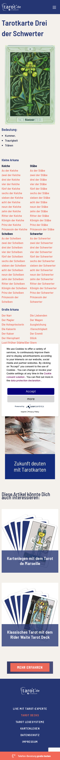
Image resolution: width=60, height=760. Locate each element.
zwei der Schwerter (41, 243)
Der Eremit (36, 333)
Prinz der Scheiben (13, 292)
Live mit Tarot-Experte (30, 708)
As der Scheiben (11, 238)
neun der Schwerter (42, 274)
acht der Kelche (11, 202)
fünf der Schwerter (41, 256)
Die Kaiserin (9, 329)
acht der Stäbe (38, 202)
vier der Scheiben (12, 252)
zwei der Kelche (11, 175)
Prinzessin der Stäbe (42, 229)
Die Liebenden (38, 315)
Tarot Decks (30, 715)
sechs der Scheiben (13, 261)
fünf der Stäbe (38, 188)
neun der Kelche (11, 206)
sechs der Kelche (12, 193)
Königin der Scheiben (14, 288)
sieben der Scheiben (14, 265)
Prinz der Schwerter (42, 292)
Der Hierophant (11, 338)
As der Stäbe (37, 170)
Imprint (23, 412)
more (30, 399)
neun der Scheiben (13, 274)
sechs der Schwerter (42, 261)
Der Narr (7, 315)
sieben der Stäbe (40, 197)
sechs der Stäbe (39, 193)
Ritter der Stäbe (39, 215)
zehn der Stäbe (39, 211)
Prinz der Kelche (11, 225)
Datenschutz (30, 735)
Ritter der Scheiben (13, 283)
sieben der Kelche (12, 197)
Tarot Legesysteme (30, 721)
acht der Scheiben (12, 270)
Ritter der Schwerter (42, 283)
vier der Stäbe (38, 184)
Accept (31, 391)
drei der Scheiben (12, 247)
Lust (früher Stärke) (13, 342)
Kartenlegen (30, 728)
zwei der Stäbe (39, 175)
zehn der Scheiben (13, 279)
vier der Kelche (11, 184)
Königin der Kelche (13, 220)
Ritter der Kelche (12, 215)
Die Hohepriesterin (13, 324)
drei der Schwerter (41, 247)
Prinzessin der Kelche (14, 229)
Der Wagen (36, 320)
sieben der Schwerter (43, 265)
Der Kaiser (8, 333)
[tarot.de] (11, 7)
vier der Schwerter (41, 252)
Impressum (30, 741)
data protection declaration (26, 380)
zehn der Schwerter (41, 279)
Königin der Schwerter (43, 288)
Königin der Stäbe (40, 220)
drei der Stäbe (38, 179)
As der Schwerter (40, 238)
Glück (33, 338)
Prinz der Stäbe (39, 225)
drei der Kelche (11, 179)
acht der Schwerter (41, 270)
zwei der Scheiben (12, 243)
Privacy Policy (33, 412)
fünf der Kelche (11, 188)
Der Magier (8, 320)
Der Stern (31, 342)
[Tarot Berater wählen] (30, 667)
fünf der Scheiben (12, 256)
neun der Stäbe (39, 206)
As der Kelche (10, 170)
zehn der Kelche (11, 211)
